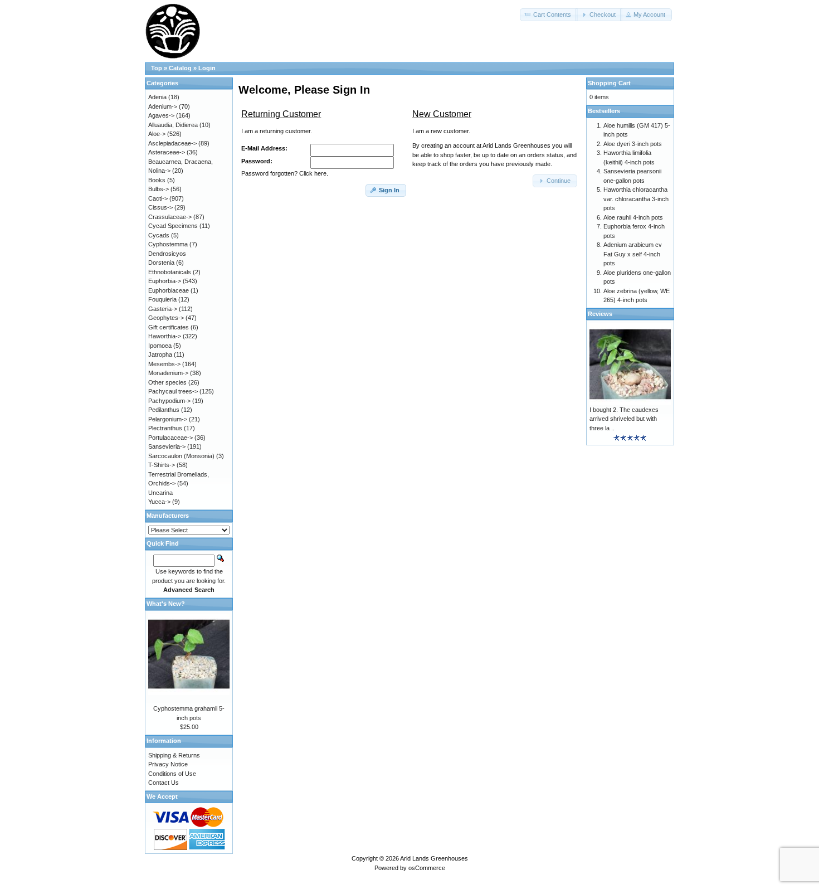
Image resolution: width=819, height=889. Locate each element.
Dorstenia (161, 262)
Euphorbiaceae (168, 290)
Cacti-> (158, 198)
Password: (256, 161)
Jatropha (160, 354)
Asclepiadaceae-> (172, 143)
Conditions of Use (172, 773)
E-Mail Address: (264, 148)
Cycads (158, 235)
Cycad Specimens (173, 225)
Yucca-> (159, 501)
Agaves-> (161, 115)
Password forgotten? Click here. (284, 173)
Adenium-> (162, 106)
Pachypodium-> (169, 400)
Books (156, 180)
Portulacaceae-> (170, 437)
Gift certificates (168, 327)
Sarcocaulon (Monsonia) (181, 456)
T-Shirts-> (161, 464)
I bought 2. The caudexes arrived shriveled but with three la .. (624, 418)
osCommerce (426, 867)
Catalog (180, 68)
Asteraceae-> (166, 152)
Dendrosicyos (167, 253)
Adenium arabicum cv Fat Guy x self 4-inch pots (632, 253)
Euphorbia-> (164, 281)
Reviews (600, 313)
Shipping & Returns (174, 755)
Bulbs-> (158, 189)
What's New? (166, 603)
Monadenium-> (168, 373)
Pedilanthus (163, 409)
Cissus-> (160, 207)
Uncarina (160, 492)
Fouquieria (162, 299)
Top (156, 68)
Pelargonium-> (167, 419)
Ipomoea (160, 345)
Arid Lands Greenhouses (434, 858)
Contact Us (163, 782)
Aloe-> (156, 133)
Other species (167, 382)
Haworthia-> (164, 336)
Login (207, 68)
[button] (549, 14)
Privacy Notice (168, 764)
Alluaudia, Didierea (173, 125)
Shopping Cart (609, 83)
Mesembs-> (164, 364)
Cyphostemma (168, 244)
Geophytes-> (166, 317)
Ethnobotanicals (169, 272)
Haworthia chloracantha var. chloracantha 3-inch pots (636, 198)
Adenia (157, 97)
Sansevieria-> (167, 446)
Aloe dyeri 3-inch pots (632, 143)
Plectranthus (165, 428)
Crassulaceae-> (170, 216)
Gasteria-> (162, 308)
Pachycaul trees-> (173, 391)
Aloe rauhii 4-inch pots (633, 217)
